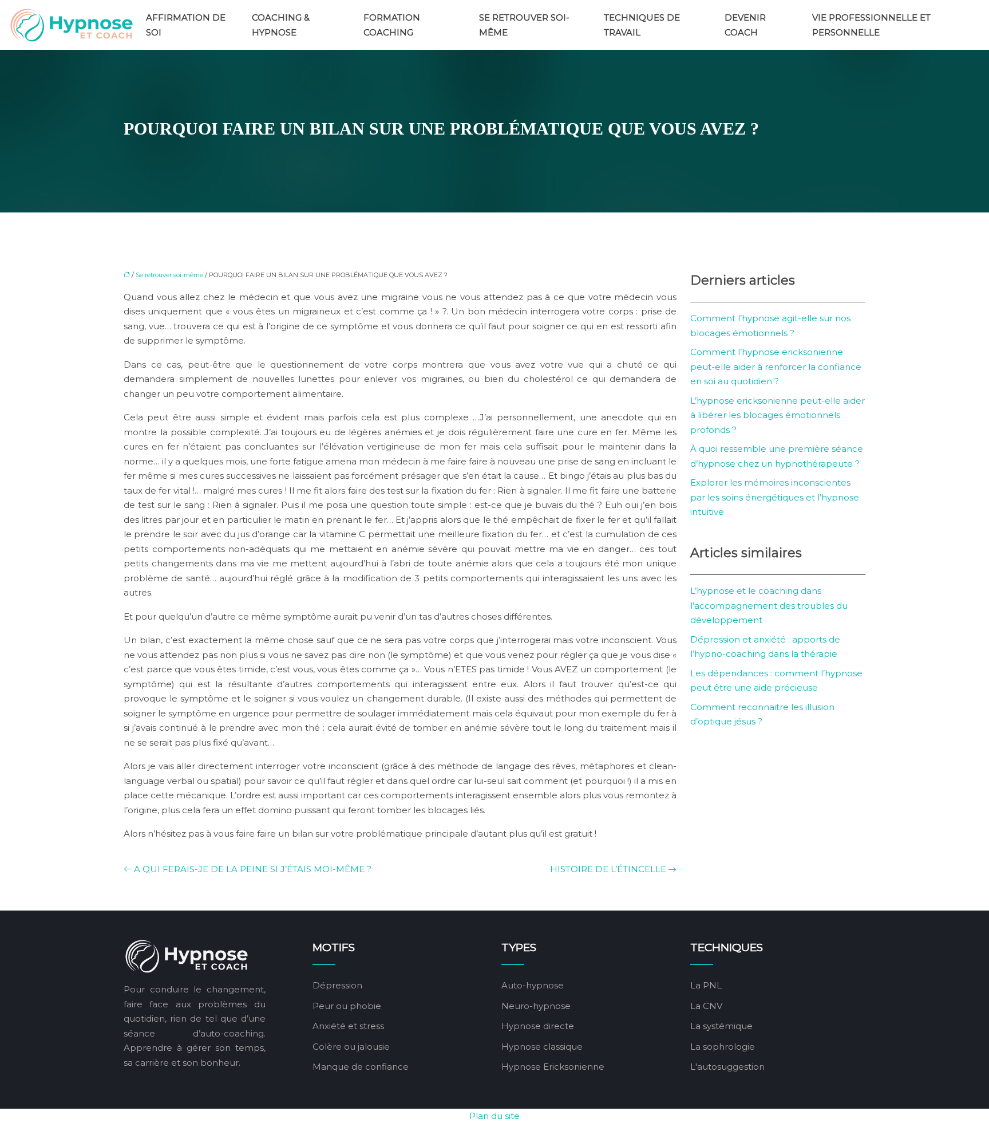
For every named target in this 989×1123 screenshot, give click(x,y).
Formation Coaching (391, 25)
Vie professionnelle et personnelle (871, 25)
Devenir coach (745, 25)
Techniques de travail (642, 25)
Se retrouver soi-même (524, 25)
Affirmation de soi (186, 25)
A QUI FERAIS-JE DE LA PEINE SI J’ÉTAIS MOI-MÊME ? (252, 869)
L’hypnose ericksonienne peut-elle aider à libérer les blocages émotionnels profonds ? (777, 415)
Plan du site (494, 1115)
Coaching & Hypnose (281, 25)
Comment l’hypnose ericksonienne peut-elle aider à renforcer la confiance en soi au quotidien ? (775, 366)
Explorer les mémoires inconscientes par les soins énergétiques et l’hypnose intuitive (774, 497)
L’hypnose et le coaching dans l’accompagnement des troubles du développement (769, 605)
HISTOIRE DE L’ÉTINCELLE (608, 869)
